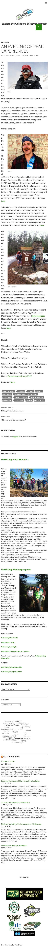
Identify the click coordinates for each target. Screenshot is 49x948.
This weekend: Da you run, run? (13, 418)
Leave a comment (32, 56)
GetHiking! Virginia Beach (11, 672)
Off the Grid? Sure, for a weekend (14, 845)
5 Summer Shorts (8, 762)
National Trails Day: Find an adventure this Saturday (21, 824)
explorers (7, 394)
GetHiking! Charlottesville (11, 667)
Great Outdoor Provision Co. (26, 394)
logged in (16, 436)
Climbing (5, 42)
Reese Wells (39, 400)
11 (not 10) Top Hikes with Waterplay (15, 802)
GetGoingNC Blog (11, 757)
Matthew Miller (21, 397)
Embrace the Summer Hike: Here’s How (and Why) (20, 781)
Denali (30, 391)
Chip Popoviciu (8, 391)
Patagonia (7, 400)
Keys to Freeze (38, 316)
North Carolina (37, 397)
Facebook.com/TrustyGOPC (20, 376)
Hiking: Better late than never (12, 409)
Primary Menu (46, 3)
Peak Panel (19, 400)
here (3, 201)
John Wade (7, 397)
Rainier (29, 400)
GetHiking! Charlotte (9, 638)
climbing (21, 391)
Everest (39, 391)
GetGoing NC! (24, 16)
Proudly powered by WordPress (11, 945)
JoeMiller (20, 56)
